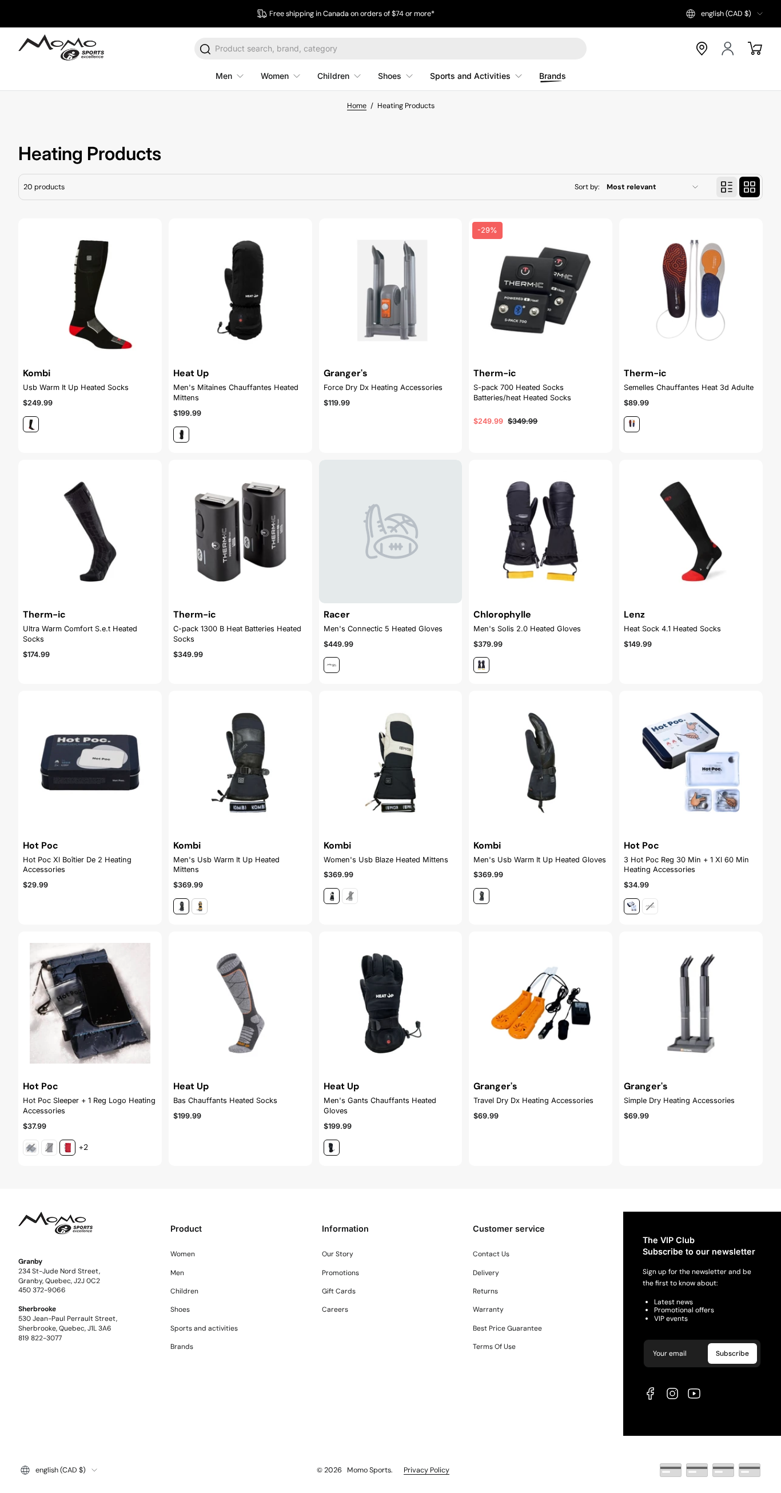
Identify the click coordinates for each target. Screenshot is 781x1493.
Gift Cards (339, 1291)
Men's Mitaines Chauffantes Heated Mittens (235, 392)
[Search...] (206, 49)
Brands (181, 1346)
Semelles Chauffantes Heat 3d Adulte (689, 387)
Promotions (340, 1272)
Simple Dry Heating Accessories (679, 1100)
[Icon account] (728, 48)
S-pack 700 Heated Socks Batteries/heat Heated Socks (522, 392)
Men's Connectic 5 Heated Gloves (383, 628)
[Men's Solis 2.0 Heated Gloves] (540, 531)
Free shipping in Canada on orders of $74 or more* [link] (352, 13)
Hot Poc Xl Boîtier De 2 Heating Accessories (77, 864)
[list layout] (726, 187)
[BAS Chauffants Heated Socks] (240, 1003)
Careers (335, 1309)
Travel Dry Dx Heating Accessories (533, 1100)
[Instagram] (672, 1393)
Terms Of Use (494, 1346)
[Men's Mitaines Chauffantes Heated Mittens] (240, 290)
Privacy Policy (426, 1470)
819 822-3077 (40, 1338)
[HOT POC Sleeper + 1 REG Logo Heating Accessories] (90, 1003)
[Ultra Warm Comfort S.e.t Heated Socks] (90, 531)
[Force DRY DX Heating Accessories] (391, 290)
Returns (485, 1291)
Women (182, 1254)
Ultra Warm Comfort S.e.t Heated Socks (80, 633)
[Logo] (61, 48)
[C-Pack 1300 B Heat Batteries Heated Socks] (240, 531)
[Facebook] (651, 1393)
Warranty (488, 1309)
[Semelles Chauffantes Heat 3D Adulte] (691, 290)
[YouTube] (694, 1393)
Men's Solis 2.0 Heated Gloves (527, 628)
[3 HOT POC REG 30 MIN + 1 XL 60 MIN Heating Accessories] (691, 762)
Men (177, 1272)
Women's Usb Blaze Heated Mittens (386, 859)
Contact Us (491, 1254)
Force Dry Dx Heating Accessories (383, 387)
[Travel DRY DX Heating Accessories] (540, 1003)
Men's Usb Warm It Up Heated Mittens (226, 864)
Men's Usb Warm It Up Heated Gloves (539, 859)
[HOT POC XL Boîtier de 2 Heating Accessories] (90, 762)
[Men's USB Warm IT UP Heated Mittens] (240, 762)
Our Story (337, 1254)
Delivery (486, 1272)
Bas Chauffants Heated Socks (225, 1100)
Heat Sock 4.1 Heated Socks (672, 628)
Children (184, 1291)
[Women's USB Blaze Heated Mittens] (391, 762)
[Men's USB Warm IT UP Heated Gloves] (540, 762)
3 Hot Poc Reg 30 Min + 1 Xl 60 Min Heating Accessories (686, 864)
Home (356, 105)
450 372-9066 (42, 1290)
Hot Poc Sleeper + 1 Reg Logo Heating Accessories (89, 1105)
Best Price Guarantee (507, 1328)
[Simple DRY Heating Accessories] (691, 1003)
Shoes (180, 1309)
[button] (724, 13)
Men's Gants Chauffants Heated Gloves (380, 1105)
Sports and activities (204, 1328)
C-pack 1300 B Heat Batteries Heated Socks (237, 633)
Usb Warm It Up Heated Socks (76, 387)
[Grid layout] (749, 187)
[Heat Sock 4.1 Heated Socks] (691, 531)
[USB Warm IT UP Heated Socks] (90, 290)
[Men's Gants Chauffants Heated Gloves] (391, 1003)
